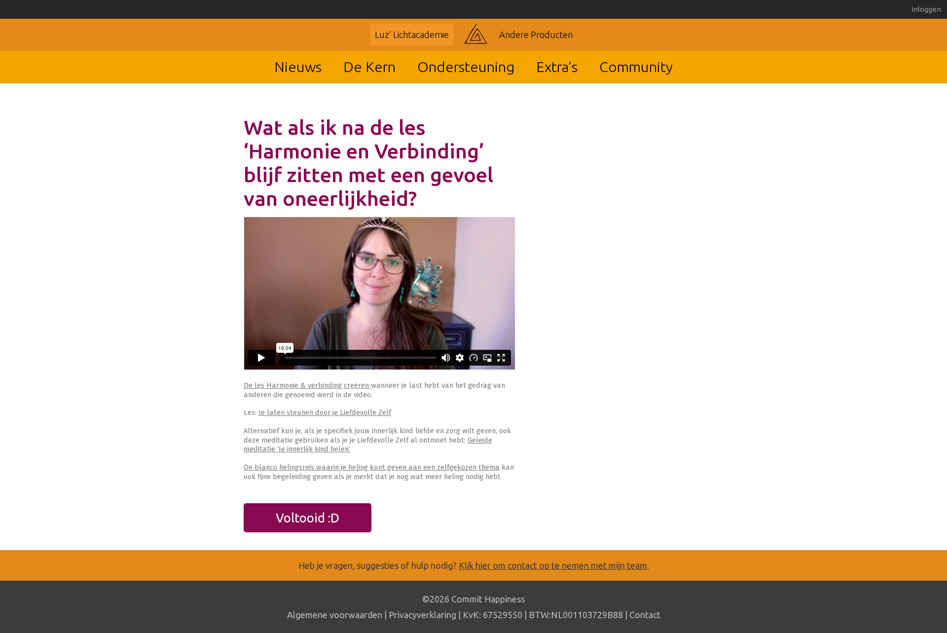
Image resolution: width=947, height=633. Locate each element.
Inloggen (926, 9)
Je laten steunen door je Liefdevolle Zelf (324, 412)
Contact (644, 615)
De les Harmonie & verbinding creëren (307, 385)
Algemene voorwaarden (334, 615)
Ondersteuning (465, 66)
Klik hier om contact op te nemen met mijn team (553, 565)
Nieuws (298, 66)
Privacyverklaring (422, 615)
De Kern (369, 66)
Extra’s (557, 66)
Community (636, 66)
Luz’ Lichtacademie (412, 34)
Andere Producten (536, 34)
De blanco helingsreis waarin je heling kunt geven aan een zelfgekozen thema (372, 467)
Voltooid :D (307, 518)
